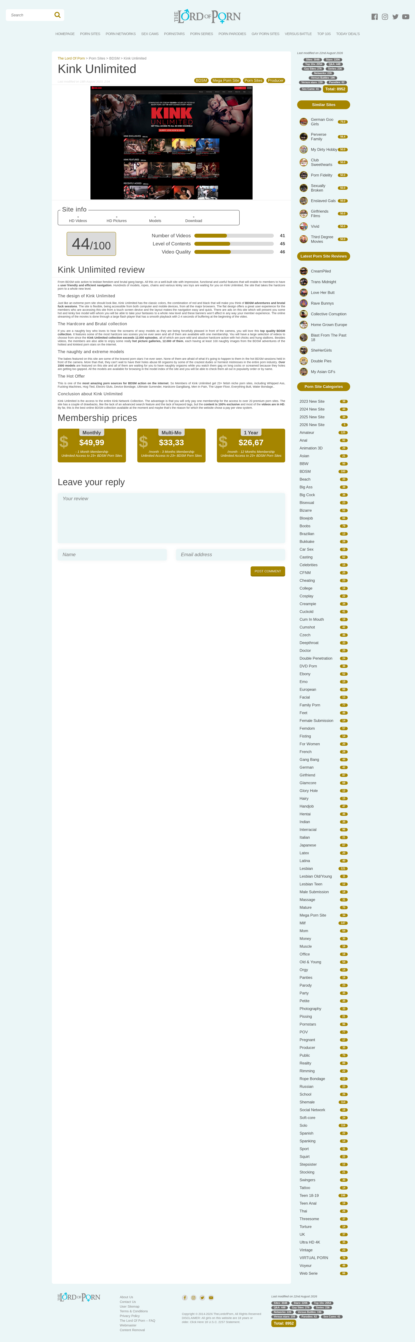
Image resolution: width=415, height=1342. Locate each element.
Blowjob (306, 518)
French (306, 752)
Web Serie (309, 1273)
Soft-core (307, 1117)
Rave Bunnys (322, 303)
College (306, 588)
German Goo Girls (322, 121)
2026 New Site (312, 425)
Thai (303, 1211)
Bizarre (306, 510)
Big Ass (306, 487)
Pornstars (174, 34)
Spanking (307, 1141)
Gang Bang (309, 759)
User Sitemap (129, 1306)
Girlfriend (307, 775)
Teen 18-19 (309, 1195)
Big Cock (307, 495)
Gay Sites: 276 (313, 68)
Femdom (307, 728)
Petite (304, 1001)
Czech (305, 635)
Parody (306, 985)
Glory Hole (309, 790)
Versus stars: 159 (312, 82)
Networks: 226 (323, 73)
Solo (303, 1125)
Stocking (307, 1172)
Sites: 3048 (313, 59)
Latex (304, 853)
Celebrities (309, 565)
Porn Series (201, 34)
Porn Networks (121, 34)
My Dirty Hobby (324, 149)
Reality (305, 1063)
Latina (305, 860)
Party (304, 993)
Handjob (307, 806)
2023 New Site (312, 401)
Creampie (308, 604)
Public (305, 1055)
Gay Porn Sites (265, 34)
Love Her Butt (323, 292)
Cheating (307, 580)
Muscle (306, 946)
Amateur (307, 432)
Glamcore (308, 783)
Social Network (312, 1110)
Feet (303, 713)
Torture (306, 1226)
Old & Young (310, 962)
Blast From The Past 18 (328, 337)
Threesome (309, 1219)
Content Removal (132, 1330)
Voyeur (306, 1265)
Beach (305, 479)
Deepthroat (309, 643)
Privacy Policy (130, 1316)
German (307, 767)
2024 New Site (312, 409)
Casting (306, 557)
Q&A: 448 (334, 64)
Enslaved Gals (323, 201)
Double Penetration (316, 658)
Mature (306, 907)
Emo (304, 681)
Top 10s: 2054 (313, 64)
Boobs (305, 526)
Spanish (306, 1133)
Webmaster (128, 1325)
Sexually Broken (318, 187)
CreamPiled (321, 271)
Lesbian (306, 868)
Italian (305, 837)
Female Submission (316, 720)
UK (302, 1234)
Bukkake (307, 541)
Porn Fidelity (321, 175)
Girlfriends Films (319, 213)
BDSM (114, 58)
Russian (306, 1086)
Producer (276, 80)
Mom (304, 931)
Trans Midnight (323, 282)
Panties (306, 977)
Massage (307, 899)
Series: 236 (335, 68)
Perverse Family (318, 136)
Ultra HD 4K (310, 1242)
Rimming (307, 1071)
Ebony (305, 674)
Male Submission (314, 892)
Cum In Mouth (312, 619)
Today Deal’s (348, 34)
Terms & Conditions (134, 1311)
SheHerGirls (321, 350)
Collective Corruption (328, 314)
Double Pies (321, 361)
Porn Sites (90, 34)
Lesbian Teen (311, 884)
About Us (126, 1297)
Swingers (307, 1180)
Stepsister (308, 1164)
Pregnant (307, 1040)
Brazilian (307, 534)
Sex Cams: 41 (310, 89)
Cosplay (306, 596)
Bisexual (307, 502)
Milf (303, 923)
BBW (304, 463)
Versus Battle (298, 34)
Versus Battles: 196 (323, 77)
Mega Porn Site (226, 80)
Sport (304, 1149)
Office (305, 954)
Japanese (308, 845)
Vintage (306, 1250)
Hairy (304, 798)
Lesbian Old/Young (316, 876)
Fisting (305, 736)
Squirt (305, 1156)
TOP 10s (324, 34)
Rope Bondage (312, 1078)
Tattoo (305, 1187)
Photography (310, 1008)
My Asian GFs (323, 371)
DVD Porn (308, 666)
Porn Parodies (232, 34)
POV (304, 1032)
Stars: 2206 (333, 59)
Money (305, 938)
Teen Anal (308, 1203)
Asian (304, 456)
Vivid (315, 226)
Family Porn (310, 705)
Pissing (306, 1016)
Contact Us (128, 1302)
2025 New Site (312, 417)
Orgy (304, 969)
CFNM (305, 572)
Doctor (305, 650)
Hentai (305, 814)
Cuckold (306, 611)
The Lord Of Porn (71, 58)
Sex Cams (150, 34)
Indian (305, 822)
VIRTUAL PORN (314, 1258)
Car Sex (307, 549)
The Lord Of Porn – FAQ (137, 1320)
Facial (305, 697)
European (308, 689)
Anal (303, 440)
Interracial (308, 829)
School (305, 1094)
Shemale (307, 1102)
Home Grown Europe (329, 324)
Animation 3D (311, 448)
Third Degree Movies (322, 239)
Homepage (65, 34)
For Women (310, 744)
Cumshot (307, 627)
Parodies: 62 (336, 82)
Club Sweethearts (321, 162)
